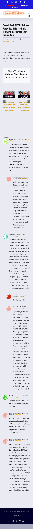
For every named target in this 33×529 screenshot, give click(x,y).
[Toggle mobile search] (29, 16)
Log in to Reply (25, 178)
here (4, 61)
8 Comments (10, 41)
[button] (4, 101)
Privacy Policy (16, 515)
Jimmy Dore (7, 39)
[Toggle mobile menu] (29, 13)
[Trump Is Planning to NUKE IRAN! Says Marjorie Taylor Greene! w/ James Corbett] (24, 92)
